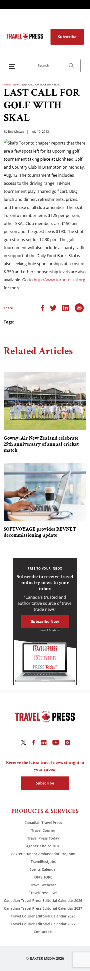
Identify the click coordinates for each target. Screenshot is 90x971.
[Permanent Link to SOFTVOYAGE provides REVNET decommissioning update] (45, 492)
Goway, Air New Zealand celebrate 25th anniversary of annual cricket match (41, 444)
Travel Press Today (43, 838)
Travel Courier (43, 830)
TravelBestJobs (43, 861)
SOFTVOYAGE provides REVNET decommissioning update (40, 532)
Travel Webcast (43, 885)
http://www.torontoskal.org (59, 280)
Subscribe (67, 36)
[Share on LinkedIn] (65, 307)
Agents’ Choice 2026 (43, 846)
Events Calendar (43, 869)
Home (7, 84)
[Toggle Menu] (13, 66)
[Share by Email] (79, 307)
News (16, 84)
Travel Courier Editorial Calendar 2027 (43, 923)
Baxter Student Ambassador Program (43, 853)
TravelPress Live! (43, 892)
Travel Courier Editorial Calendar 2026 (43, 916)
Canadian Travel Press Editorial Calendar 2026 (43, 900)
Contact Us (43, 931)
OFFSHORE (43, 877)
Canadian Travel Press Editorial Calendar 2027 (43, 908)
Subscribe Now (45, 621)
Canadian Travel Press (43, 822)
